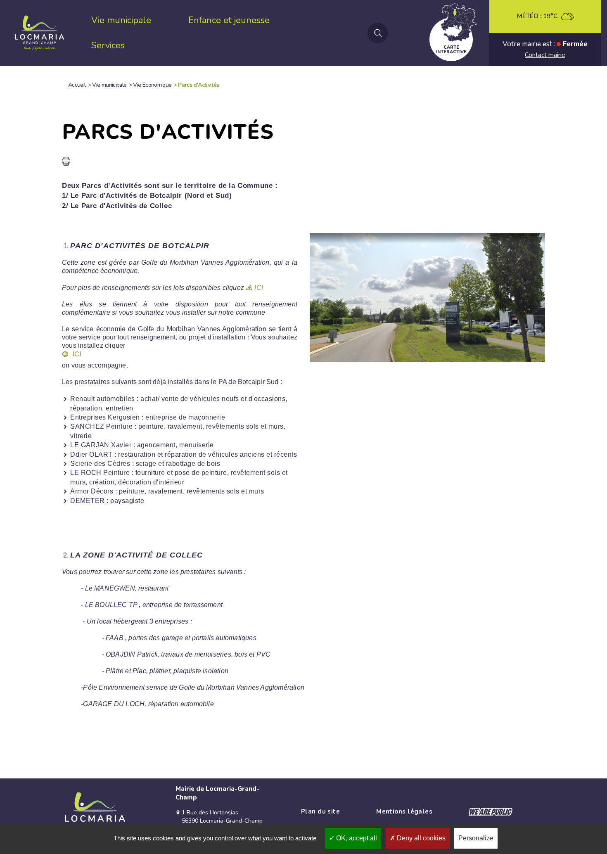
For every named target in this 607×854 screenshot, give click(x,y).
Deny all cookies (420, 838)
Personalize (475, 838)
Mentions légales (404, 811)
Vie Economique (152, 85)
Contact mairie (545, 55)
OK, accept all (355, 838)
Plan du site (320, 811)
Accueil (77, 85)
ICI (258, 287)
